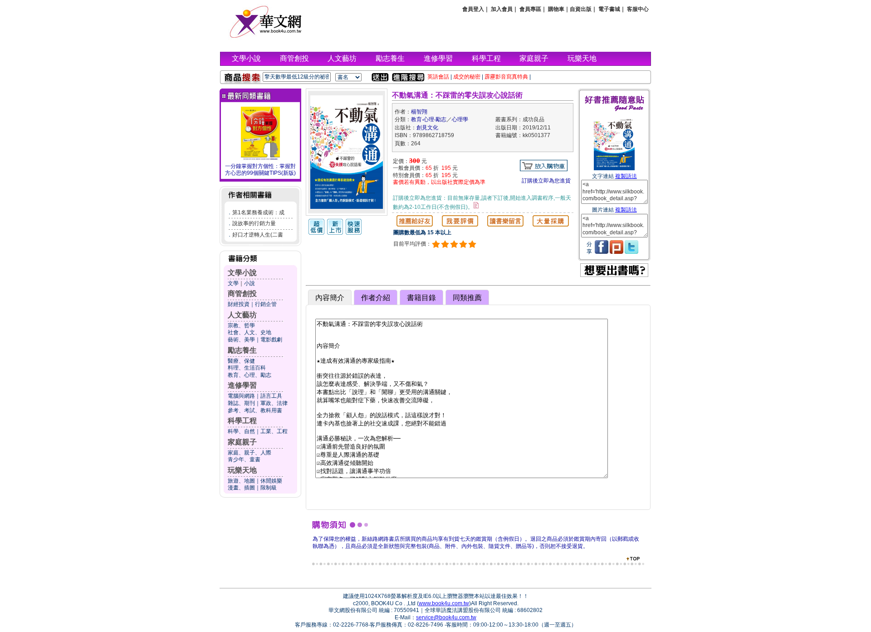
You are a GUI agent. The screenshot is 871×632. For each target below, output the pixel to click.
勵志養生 (390, 58)
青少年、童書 (244, 459)
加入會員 (502, 9)
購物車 (556, 9)
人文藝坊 (342, 58)
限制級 (268, 487)
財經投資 (239, 304)
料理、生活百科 (247, 368)
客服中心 (638, 9)
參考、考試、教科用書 (255, 410)
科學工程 (486, 58)
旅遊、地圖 (241, 481)
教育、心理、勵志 (249, 375)
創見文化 (427, 127)
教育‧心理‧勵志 (428, 119)
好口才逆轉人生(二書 (257, 235)
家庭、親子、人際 (249, 452)
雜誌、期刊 (241, 403)
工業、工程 (274, 431)
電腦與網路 (241, 396)
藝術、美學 (241, 339)
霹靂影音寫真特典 (506, 77)
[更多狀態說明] (476, 205)
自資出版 (581, 9)
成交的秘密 (466, 77)
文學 (233, 283)
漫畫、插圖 (241, 487)
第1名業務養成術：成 (258, 212)
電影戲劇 (271, 339)
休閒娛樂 (271, 481)
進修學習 (438, 58)
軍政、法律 (274, 403)
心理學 (460, 119)
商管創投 (294, 58)
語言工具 (271, 396)
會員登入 (473, 9)
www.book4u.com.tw (444, 603)
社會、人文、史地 (249, 332)
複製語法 (626, 176)
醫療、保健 (241, 361)
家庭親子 (533, 58)
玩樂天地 (582, 58)
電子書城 (609, 9)
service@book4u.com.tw (446, 617)
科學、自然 (241, 431)
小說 (249, 283)
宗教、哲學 (241, 325)
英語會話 (438, 77)
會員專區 (530, 9)
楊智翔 (419, 112)
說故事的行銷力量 (254, 223)
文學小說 (246, 58)
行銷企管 (266, 304)
